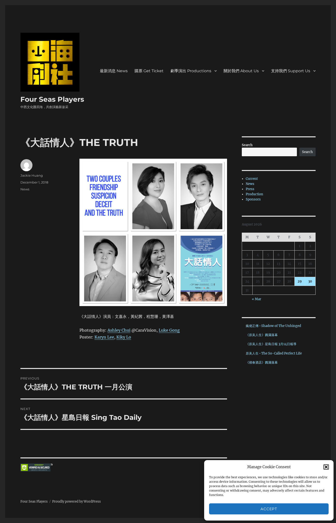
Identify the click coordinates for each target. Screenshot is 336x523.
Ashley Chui (118, 330)
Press (250, 189)
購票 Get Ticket (149, 71)
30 (310, 281)
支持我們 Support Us (290, 71)
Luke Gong (169, 330)
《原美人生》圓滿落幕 (262, 335)
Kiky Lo (123, 337)
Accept (268, 509)
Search (247, 145)
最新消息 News (114, 71)
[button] (326, 467)
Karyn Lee (104, 337)
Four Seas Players (52, 99)
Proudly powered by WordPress (76, 501)
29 (300, 281)
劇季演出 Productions (190, 71)
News (24, 189)
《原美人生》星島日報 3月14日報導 (271, 344)
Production (254, 194)
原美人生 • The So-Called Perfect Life (274, 353)
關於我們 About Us (241, 71)
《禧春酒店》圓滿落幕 (262, 362)
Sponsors (253, 199)
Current (252, 179)
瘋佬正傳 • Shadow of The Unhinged (273, 326)
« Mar (256, 299)
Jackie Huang (31, 175)
